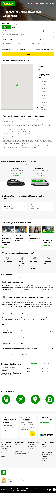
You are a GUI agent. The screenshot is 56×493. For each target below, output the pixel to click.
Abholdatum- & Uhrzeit (9, 39)
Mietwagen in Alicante (36, 368)
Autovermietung (5, 60)
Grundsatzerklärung (21, 490)
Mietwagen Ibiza (43, 368)
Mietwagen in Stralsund (49, 371)
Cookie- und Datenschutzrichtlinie (19, 488)
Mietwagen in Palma (29, 368)
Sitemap (38, 488)
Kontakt (13, 490)
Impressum (32, 488)
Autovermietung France (17, 60)
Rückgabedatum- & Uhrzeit (36, 39)
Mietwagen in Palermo (29, 371)
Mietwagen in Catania (36, 371)
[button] (17, 85)
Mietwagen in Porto (43, 371)
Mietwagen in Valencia (49, 368)
